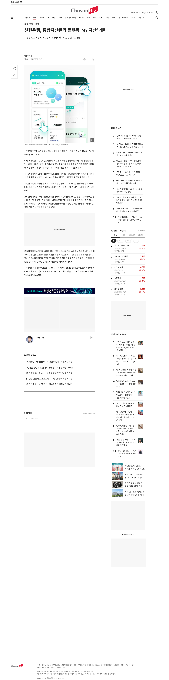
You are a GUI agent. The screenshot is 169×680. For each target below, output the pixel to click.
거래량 (140, 235)
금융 (37, 24)
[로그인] (156, 12)
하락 (123, 235)
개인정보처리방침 (43, 667)
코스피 (121, 241)
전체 (113, 241)
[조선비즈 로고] (84, 10)
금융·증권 (28, 24)
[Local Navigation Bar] (12, 17)
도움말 (85, 413)
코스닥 (129, 241)
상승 (115, 235)
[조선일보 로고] (16, 2)
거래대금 (132, 235)
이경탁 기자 (28, 56)
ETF (136, 241)
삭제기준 (92, 413)
